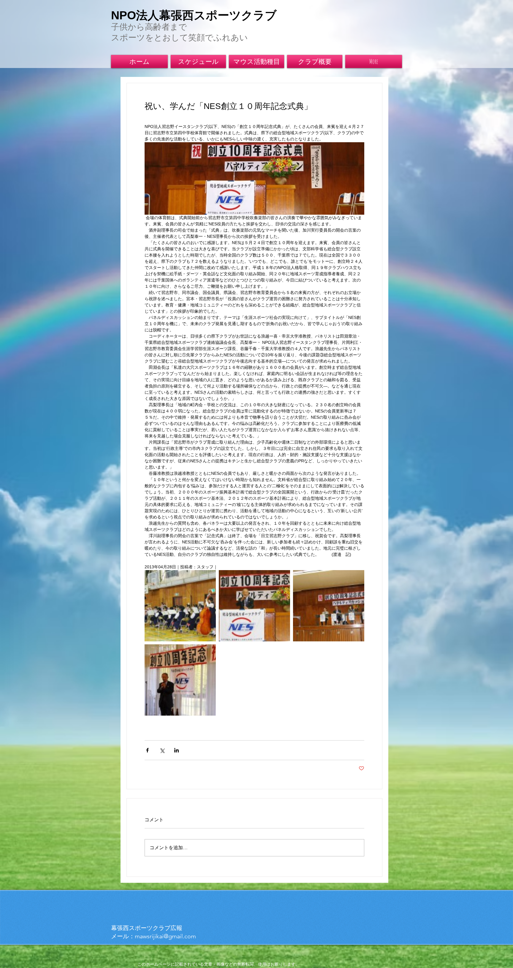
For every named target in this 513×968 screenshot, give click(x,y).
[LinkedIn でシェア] (176, 750)
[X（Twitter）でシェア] (162, 750)
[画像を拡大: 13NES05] (180, 680)
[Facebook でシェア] (147, 750)
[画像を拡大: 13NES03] (254, 605)
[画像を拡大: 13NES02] (180, 605)
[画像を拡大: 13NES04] (328, 605)
